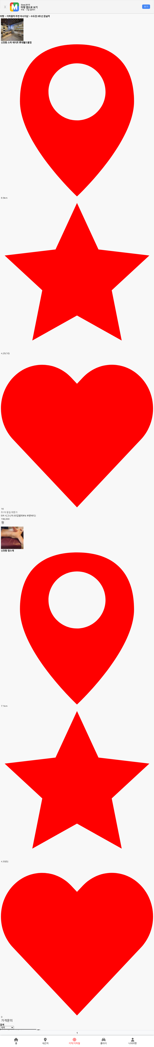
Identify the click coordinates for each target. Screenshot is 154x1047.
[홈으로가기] (16, 1040)
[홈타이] (103, 1040)
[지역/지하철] (74, 1040)
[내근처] (45, 1040)
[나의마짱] (133, 1040)
